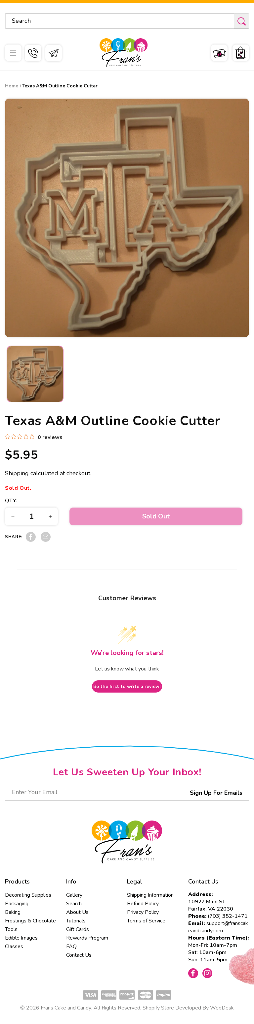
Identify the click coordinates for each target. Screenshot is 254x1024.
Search (74, 903)
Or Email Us (53, 53)
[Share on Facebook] (31, 540)
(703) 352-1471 (228, 916)
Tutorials (76, 920)
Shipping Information (150, 895)
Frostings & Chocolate (30, 920)
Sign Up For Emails (216, 793)
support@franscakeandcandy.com (218, 927)
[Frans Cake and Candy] (123, 53)
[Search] (241, 21)
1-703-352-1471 (33, 53)
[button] (13, 53)
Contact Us (79, 955)
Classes (14, 946)
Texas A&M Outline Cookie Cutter (60, 86)
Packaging (16, 903)
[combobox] (127, 21)
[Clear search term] (227, 21)
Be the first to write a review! (127, 686)
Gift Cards (77, 929)
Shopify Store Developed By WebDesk (188, 1007)
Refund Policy (143, 903)
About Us (77, 912)
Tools (11, 929)
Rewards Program (87, 938)
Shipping (17, 473)
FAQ (71, 946)
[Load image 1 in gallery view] (35, 374)
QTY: (11, 500)
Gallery (74, 895)
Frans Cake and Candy (66, 1007)
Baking (13, 912)
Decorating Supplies (28, 895)
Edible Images (21, 938)
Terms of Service (146, 920)
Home (11, 86)
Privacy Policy (143, 912)
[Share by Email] (46, 540)
